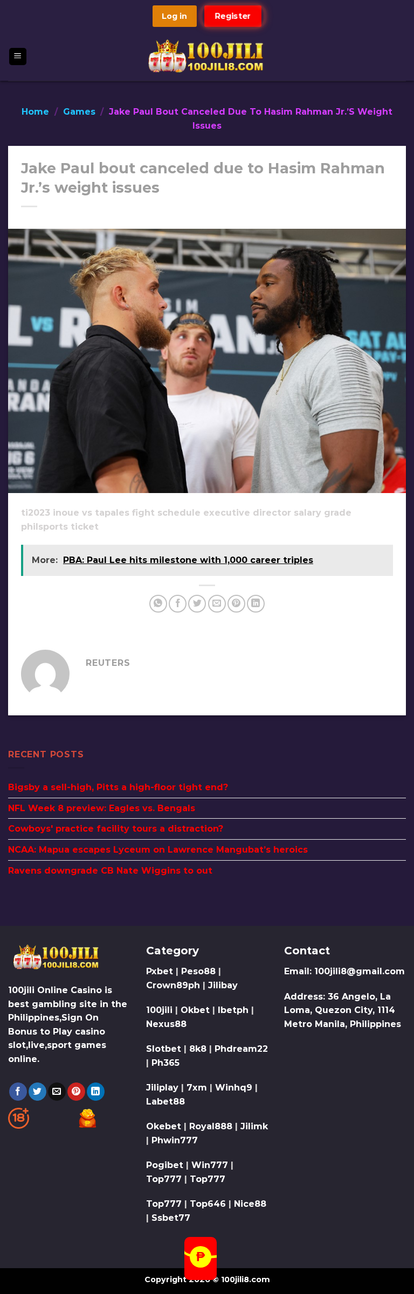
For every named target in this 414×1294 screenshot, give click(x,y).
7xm (197, 1087)
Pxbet (159, 971)
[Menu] (18, 57)
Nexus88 (166, 1024)
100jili (159, 1010)
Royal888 (210, 1126)
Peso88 (198, 971)
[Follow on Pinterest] (76, 1091)
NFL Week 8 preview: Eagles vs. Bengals (101, 808)
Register (232, 16)
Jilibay (223, 985)
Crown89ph (173, 985)
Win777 (209, 1165)
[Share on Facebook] (178, 604)
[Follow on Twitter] (37, 1091)
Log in (174, 16)
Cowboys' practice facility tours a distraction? (115, 829)
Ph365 (165, 1063)
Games (79, 112)
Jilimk (254, 1126)
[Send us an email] (57, 1091)
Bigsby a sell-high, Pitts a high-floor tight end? (118, 787)
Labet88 (165, 1101)
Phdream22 (241, 1049)
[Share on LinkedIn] (256, 604)
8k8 (197, 1049)
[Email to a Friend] (217, 604)
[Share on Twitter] (197, 604)
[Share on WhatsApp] (158, 604)
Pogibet (164, 1165)
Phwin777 (174, 1140)
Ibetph (233, 1010)
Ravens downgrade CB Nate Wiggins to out (110, 871)
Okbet (195, 1010)
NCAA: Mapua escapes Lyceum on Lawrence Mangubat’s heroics (158, 850)
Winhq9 (233, 1087)
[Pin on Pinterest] (236, 604)
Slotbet (163, 1049)
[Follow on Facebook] (18, 1091)
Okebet (165, 1126)
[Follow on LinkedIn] (96, 1091)
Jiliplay (162, 1087)
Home (35, 112)
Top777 (164, 1179)
